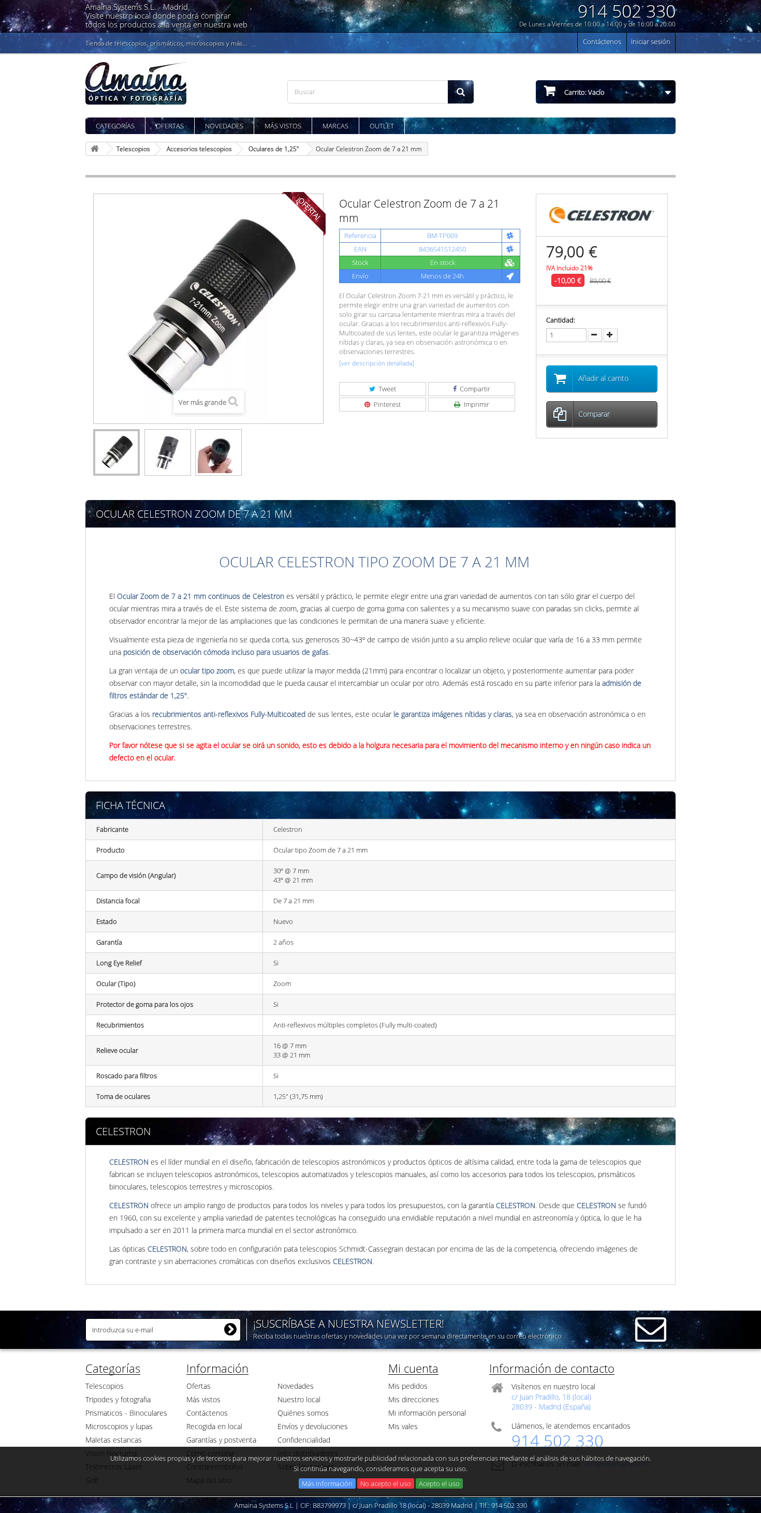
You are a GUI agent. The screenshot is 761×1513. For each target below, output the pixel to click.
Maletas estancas (113, 1440)
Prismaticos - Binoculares (126, 1413)
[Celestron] (601, 214)
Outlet (382, 125)
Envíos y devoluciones (312, 1426)
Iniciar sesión (650, 41)
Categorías (115, 125)
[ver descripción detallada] (376, 363)
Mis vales (403, 1426)
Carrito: (584, 92)
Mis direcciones (413, 1399)
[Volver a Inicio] (96, 148)
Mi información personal (427, 1413)
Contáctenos (602, 41)
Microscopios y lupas (119, 1426)
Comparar (594, 414)
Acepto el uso (439, 1483)
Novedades (224, 125)
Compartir (474, 388)
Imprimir (475, 404)
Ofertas (170, 125)
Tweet (386, 388)
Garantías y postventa (221, 1440)
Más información (327, 1483)
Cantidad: (560, 320)
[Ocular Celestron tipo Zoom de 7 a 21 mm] (116, 452)
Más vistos (283, 125)
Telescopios (104, 1386)
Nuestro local (298, 1399)
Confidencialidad (303, 1440)
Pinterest (386, 404)
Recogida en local (214, 1426)
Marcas (335, 125)
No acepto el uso (385, 1483)
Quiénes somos (303, 1413)
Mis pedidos (408, 1386)
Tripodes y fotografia (118, 1399)
